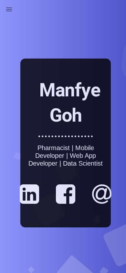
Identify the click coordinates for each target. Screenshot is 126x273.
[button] (9, 9)
